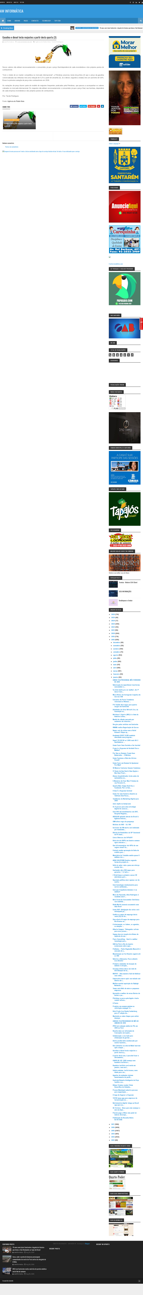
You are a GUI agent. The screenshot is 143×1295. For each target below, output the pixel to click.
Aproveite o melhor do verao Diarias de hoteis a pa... (126, 994)
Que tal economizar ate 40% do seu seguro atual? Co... (125, 846)
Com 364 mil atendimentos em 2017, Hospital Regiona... (125, 812)
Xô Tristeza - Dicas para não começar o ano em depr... (126, 1109)
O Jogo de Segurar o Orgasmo (123, 1095)
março (115, 671)
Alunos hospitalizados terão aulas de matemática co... (126, 777)
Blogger (87, 1243)
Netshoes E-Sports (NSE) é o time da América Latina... (125, 715)
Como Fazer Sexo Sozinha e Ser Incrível (126, 745)
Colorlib (11, 1281)
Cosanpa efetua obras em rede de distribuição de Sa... (124, 969)
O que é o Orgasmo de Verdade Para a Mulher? (126, 749)
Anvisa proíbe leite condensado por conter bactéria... (125, 1041)
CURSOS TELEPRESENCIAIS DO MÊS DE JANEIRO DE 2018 (126, 1022)
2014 (113, 1133)
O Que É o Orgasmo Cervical (122, 790)
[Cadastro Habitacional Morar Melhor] (125, 67)
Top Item (22, 2)
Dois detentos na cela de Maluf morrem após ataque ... (126, 1046)
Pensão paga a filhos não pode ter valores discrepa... (125, 1114)
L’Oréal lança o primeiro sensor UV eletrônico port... (125, 876)
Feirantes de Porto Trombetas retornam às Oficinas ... (123, 700)
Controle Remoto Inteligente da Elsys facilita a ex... (126, 1081)
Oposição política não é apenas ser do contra (126, 881)
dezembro (117, 642)
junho (115, 661)
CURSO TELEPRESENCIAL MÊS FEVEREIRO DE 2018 (127, 681)
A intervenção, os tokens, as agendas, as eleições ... (126, 925)
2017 (113, 1124)
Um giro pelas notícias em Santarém (125, 724)
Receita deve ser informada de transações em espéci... (123, 1032)
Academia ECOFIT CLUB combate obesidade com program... (124, 736)
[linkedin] (136, 2)
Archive (17, 20)
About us (16, 2)
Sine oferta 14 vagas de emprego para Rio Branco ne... (126, 920)
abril (115, 667)
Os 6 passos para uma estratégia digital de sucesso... (124, 807)
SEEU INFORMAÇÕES (125, 591)
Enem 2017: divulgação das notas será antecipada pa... (126, 910)
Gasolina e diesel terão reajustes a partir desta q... (125, 1051)
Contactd (34, 20)
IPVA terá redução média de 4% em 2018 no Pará (125, 1027)
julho (115, 658)
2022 (113, 627)
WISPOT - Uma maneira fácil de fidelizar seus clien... (126, 974)
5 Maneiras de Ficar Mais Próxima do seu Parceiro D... (125, 782)
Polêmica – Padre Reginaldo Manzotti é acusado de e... (126, 950)
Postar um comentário (11, 147)
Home (9, 20)
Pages (26, 20)
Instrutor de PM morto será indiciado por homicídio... (126, 828)
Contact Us (9, 2)
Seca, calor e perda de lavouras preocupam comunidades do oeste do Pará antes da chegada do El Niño (29, 1259)
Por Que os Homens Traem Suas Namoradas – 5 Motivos (124, 754)
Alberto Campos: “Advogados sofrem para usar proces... (126, 930)
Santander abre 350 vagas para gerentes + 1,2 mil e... (124, 871)
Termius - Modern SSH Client (128, 582)
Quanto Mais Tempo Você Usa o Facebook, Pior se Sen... (123, 787)
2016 (113, 1127)
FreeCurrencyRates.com (116, 264)
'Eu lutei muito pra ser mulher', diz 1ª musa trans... (126, 691)
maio (115, 664)
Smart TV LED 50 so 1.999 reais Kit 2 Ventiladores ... (125, 741)
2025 (113, 617)
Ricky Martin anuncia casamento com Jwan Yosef (126, 905)
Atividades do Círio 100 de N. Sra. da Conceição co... (125, 710)
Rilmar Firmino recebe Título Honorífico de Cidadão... (123, 1086)
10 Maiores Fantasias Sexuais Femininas (126, 768)
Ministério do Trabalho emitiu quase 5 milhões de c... (126, 856)
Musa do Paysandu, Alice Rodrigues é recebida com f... (126, 895)
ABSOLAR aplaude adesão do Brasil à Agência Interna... (126, 817)
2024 (113, 620)
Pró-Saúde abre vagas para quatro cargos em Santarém (125, 705)
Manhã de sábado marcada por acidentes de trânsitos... (123, 720)
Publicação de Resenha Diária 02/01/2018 (123, 1118)
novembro (117, 645)
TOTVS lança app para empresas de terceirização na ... (125, 1099)
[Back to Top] (139, 1281)
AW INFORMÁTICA (11, 11)
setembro (116, 652)
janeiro (116, 677)
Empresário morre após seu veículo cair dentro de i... (127, 979)
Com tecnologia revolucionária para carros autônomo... (125, 886)
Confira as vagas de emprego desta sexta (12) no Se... (125, 915)
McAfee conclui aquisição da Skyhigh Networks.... (126, 984)
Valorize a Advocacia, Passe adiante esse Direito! (125, 960)
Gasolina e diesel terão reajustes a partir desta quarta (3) (18, 124)
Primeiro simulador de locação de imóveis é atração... (124, 965)
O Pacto (115, 1003)
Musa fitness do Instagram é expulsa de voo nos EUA (126, 695)
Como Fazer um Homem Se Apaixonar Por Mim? (126, 764)
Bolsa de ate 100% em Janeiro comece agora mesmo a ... (126, 841)
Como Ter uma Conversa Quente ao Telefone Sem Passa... (125, 794)
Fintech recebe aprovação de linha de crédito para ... (126, 851)
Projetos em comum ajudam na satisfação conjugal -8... (123, 1007)
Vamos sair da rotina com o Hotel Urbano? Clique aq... (124, 731)
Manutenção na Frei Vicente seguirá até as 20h (126, 955)
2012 (113, 1140)
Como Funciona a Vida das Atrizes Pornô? (124, 759)
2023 (113, 624)
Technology (46, 20)
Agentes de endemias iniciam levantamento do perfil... (123, 1076)
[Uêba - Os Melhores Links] (115, 134)
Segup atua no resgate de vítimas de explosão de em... (125, 935)
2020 (113, 633)
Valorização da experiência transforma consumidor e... (126, 686)
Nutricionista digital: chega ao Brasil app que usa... (126, 1104)
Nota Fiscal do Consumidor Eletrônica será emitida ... (126, 900)
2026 (113, 614)
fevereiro (116, 674)
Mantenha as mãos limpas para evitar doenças (126, 1017)
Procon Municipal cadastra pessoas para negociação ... (125, 1091)
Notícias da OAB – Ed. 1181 (122, 824)
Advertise (2, 2)
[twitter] (139, 2)
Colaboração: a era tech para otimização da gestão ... (123, 1037)
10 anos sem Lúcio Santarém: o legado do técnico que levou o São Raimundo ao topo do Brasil (107, 28)
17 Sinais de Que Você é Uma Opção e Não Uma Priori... (125, 772)
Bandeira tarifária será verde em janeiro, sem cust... (124, 1066)
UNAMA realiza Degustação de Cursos (126, 727)
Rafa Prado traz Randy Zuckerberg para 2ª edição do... (125, 1012)
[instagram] (133, 2)
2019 (113, 636)
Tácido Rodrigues (57, 42)
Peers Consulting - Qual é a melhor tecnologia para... (125, 940)
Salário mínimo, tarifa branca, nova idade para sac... (125, 1071)
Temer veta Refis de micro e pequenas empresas (126, 989)
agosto (116, 655)
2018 (113, 639)
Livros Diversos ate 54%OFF (123, 837)
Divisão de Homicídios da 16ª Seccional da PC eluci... (126, 833)
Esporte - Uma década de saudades (68, 28)
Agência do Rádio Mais (43, 42)
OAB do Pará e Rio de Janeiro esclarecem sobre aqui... (123, 945)
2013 (113, 1137)
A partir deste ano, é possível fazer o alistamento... (126, 1056)
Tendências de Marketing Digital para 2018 (126, 800)
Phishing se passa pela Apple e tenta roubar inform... (126, 999)
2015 (113, 1130)
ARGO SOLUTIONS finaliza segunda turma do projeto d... (125, 861)
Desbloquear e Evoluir (125, 600)
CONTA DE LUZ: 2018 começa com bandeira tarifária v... (124, 1061)
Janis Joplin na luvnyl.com (122, 803)
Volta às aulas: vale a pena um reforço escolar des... (126, 866)
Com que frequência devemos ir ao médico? (125, 891)
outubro (116, 649)
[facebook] (130, 2)
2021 (113, 630)
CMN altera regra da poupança (123, 821)
